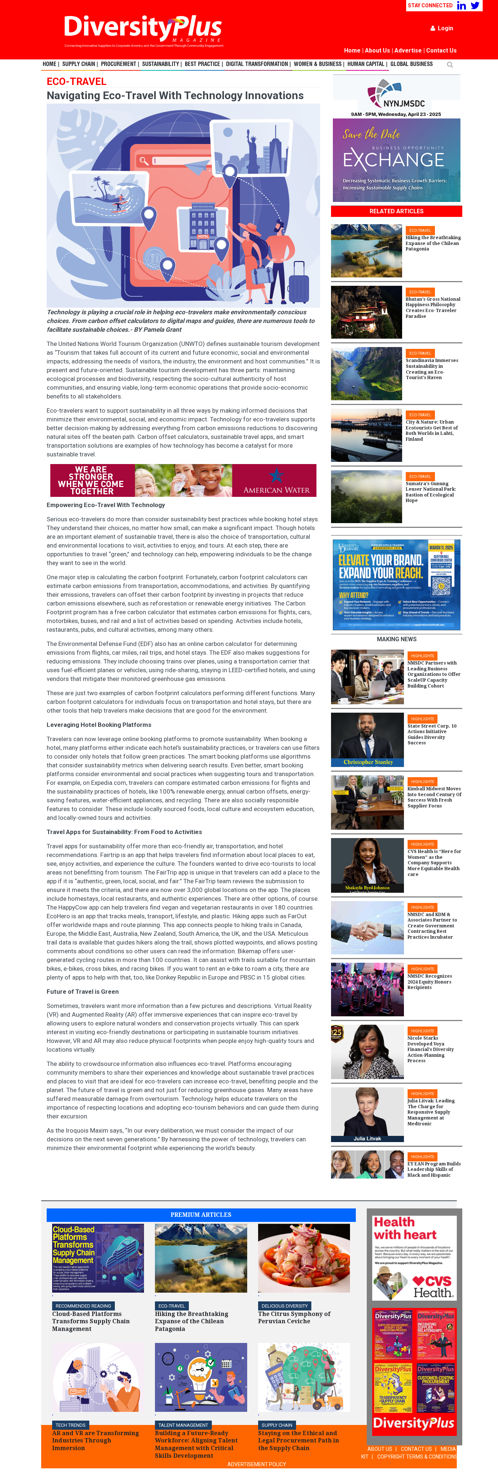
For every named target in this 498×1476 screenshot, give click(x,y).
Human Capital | (367, 64)
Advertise (408, 50)
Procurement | (120, 64)
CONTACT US (416, 1449)
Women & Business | (319, 64)
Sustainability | (162, 64)
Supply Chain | (80, 64)
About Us (377, 50)
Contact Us (441, 50)
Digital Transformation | (258, 64)
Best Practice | (204, 64)
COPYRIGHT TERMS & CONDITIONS (417, 1457)
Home (352, 50)
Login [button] (445, 28)
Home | (51, 64)
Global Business (411, 64)
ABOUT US (379, 1449)
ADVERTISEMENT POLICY (256, 1464)
